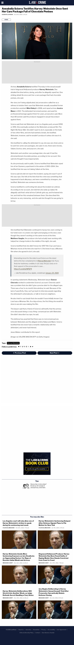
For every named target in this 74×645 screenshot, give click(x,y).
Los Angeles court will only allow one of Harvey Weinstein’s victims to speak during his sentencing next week (18, 523)
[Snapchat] (30, 347)
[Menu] (2, 2)
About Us (21, 629)
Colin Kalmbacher (8, 527)
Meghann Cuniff (8, 563)
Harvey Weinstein (13, 343)
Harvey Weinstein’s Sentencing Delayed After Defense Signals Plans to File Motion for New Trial (54, 523)
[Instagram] (24, 347)
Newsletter (36, 629)
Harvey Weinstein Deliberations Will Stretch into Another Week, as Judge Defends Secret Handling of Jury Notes (18, 593)
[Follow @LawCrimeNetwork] (28, 347)
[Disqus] (37, 380)
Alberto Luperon (7, 14)
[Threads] (26, 347)
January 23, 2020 (52, 273)
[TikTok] (23, 347)
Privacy (43, 629)
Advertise (28, 629)
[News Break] (32, 347)
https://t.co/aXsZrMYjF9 (23, 269)
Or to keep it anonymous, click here (38, 486)
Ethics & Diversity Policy (26, 632)
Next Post (54, 353)
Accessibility (51, 629)
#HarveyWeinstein (44, 261)
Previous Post (20, 353)
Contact (37, 632)
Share (6, 19)
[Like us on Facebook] (21, 347)
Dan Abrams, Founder (48, 632)
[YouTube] (19, 347)
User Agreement (61, 629)
